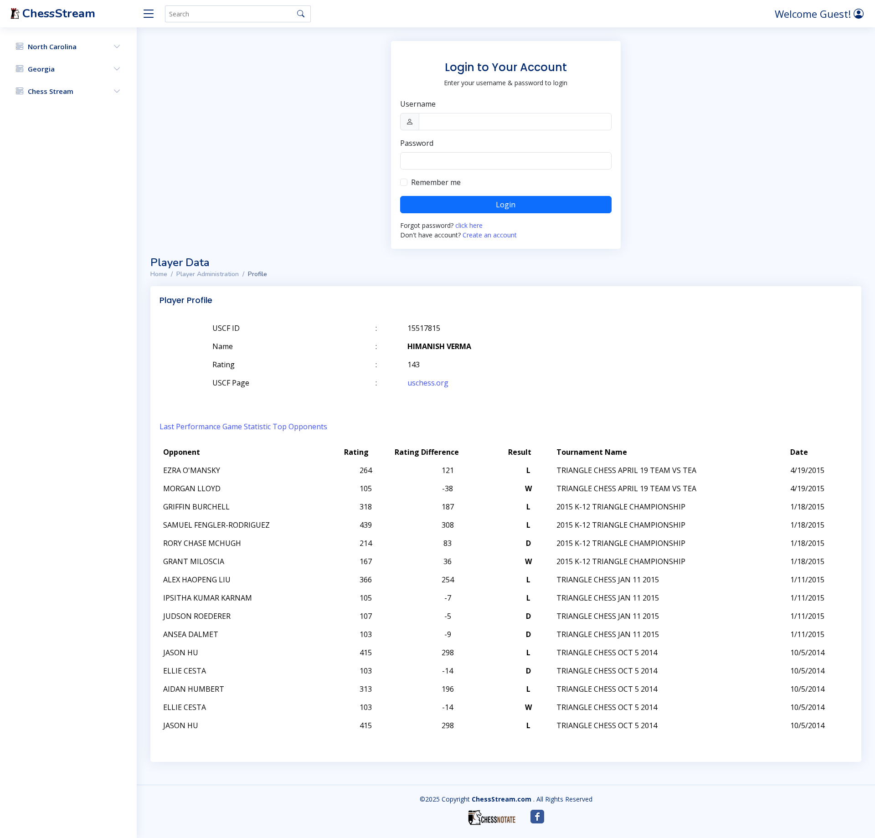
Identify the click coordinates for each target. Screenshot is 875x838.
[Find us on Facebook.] (537, 816)
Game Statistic (246, 427)
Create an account (490, 235)
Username (418, 104)
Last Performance (190, 427)
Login (505, 205)
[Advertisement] (746, 342)
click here (469, 225)
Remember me (436, 182)
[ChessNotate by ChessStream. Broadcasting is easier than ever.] (491, 817)
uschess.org (427, 383)
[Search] (300, 13)
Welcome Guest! (814, 14)
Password (416, 143)
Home (158, 274)
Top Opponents (300, 427)
